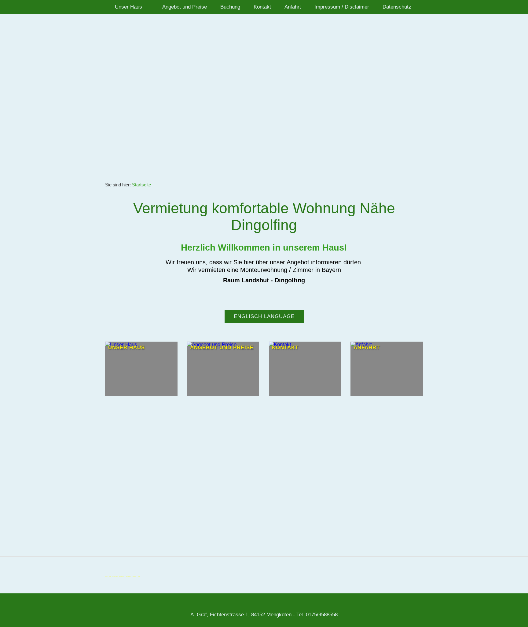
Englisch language (264, 316)
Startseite (141, 184)
